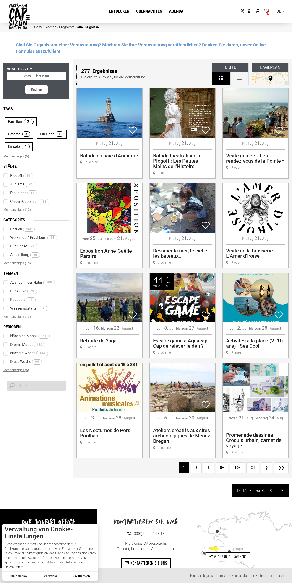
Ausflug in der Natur (31, 282)
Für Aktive (22, 291)
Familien (19, 121)
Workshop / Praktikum (32, 237)
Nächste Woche (27, 353)
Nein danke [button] (18, 576)
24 (253, 467)
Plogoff (20, 175)
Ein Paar (50, 134)
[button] (119, 11)
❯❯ (281, 467)
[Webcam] (251, 11)
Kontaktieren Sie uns (148, 562)
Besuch (21, 229)
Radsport (21, 300)
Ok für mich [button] (81, 576)
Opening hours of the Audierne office (146, 549)
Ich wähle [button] (50, 576)
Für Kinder (22, 246)
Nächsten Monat (28, 336)
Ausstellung (23, 255)
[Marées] (241, 11)
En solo (17, 146)
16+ (237, 467)
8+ (222, 467)
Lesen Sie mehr (15, 567)
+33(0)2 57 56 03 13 (147, 534)
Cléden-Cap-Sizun (28, 201)
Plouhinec (22, 193)
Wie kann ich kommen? (230, 557)
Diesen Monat (26, 344)
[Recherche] (259, 11)
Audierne (21, 184)
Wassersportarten (27, 308)
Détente (17, 134)
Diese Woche (24, 362)
